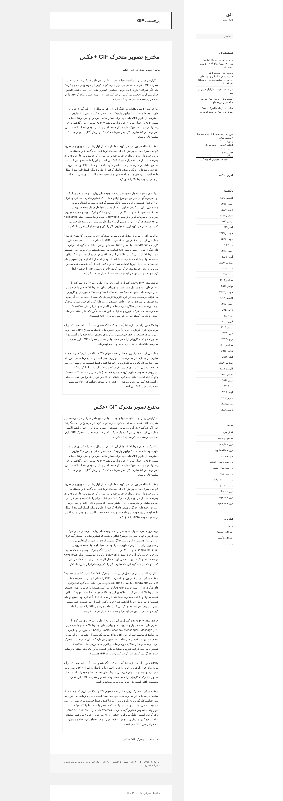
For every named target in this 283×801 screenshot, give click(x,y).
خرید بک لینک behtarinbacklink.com (215, 134)
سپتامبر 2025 (226, 233)
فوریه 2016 (227, 404)
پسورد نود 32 (226, 141)
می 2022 (228, 245)
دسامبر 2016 (226, 345)
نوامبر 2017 (227, 286)
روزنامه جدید (226, 456)
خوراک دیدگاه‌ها (225, 537)
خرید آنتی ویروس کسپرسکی (214, 159)
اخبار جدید (228, 432)
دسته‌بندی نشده (225, 438)
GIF (109, 762)
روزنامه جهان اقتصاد (223, 468)
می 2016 (228, 386)
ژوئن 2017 (227, 310)
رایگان (230, 155)
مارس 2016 (227, 398)
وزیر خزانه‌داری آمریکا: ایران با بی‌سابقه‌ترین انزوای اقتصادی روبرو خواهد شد (216, 63)
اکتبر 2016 (227, 357)
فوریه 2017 (227, 333)
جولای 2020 (227, 251)
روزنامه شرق (226, 485)
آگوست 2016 (226, 368)
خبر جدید (91, 762)
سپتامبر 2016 (226, 363)
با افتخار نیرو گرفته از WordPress (143, 793)
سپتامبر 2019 (226, 262)
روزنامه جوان (226, 473)
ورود (230, 526)
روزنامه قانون (226, 497)
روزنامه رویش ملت (223, 479)
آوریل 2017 (227, 321)
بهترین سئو (227, 152)
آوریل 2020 (227, 257)
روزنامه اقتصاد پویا (224, 450)
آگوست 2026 (226, 198)
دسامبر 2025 (226, 215)
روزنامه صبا (227, 491)
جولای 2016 (227, 374)
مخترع (148, 765)
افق (229, 14)
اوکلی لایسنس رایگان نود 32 (219, 145)
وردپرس (228, 543)
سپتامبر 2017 (226, 292)
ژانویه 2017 (227, 339)
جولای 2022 (227, 239)
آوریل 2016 (227, 392)
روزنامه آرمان (226, 444)
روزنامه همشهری (224, 503)
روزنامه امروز (78, 762)
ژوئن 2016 (227, 380)
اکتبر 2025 (227, 227)
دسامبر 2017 (226, 280)
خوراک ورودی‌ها (225, 532)
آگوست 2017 (226, 298)
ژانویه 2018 (227, 274)
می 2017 (228, 315)
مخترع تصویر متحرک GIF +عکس (120, 57)
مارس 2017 (227, 327)
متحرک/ (156, 765)
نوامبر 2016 (227, 351)
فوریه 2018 (227, 268)
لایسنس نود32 (226, 138)
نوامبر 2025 (227, 221)
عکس (68, 762)
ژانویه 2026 (227, 209)
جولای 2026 (227, 204)
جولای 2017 (227, 304)
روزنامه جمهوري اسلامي (221, 462)
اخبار (103, 762)
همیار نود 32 (227, 148)
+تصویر (115, 762)
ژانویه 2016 (227, 410)
